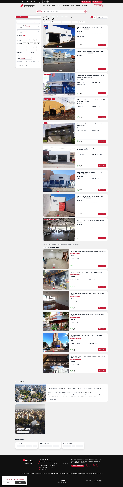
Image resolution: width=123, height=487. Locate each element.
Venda (48, 5)
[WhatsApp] (78, 45)
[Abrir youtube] (45, 2)
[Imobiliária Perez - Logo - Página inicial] (27, 5)
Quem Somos (79, 5)
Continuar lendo (53, 399)
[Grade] (94, 17)
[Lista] (92, 17)
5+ (38, 40)
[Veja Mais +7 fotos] (56, 321)
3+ (31, 40)
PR (57, 16)
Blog (85, 5)
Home (43, 5)
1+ (24, 40)
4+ (35, 40)
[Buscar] (27, 55)
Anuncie (73, 5)
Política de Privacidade (18, 479)
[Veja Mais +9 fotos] (56, 342)
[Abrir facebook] (42, 2)
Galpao (53, 16)
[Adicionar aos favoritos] (81, 45)
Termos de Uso (8, 479)
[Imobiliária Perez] (28, 460)
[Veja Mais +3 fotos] (56, 363)
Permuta (54, 5)
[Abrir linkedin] (48, 2)
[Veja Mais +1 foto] (56, 259)
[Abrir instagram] (40, 2)
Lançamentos (65, 5)
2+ (28, 40)
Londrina (61, 16)
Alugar (58, 5)
